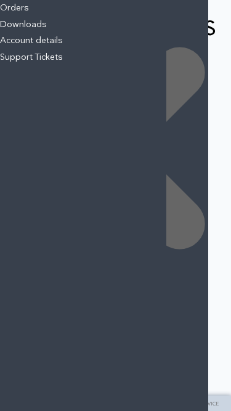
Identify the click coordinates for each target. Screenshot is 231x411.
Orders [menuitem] (14, 7)
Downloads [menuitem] (23, 24)
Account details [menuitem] (31, 40)
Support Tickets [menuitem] (31, 57)
